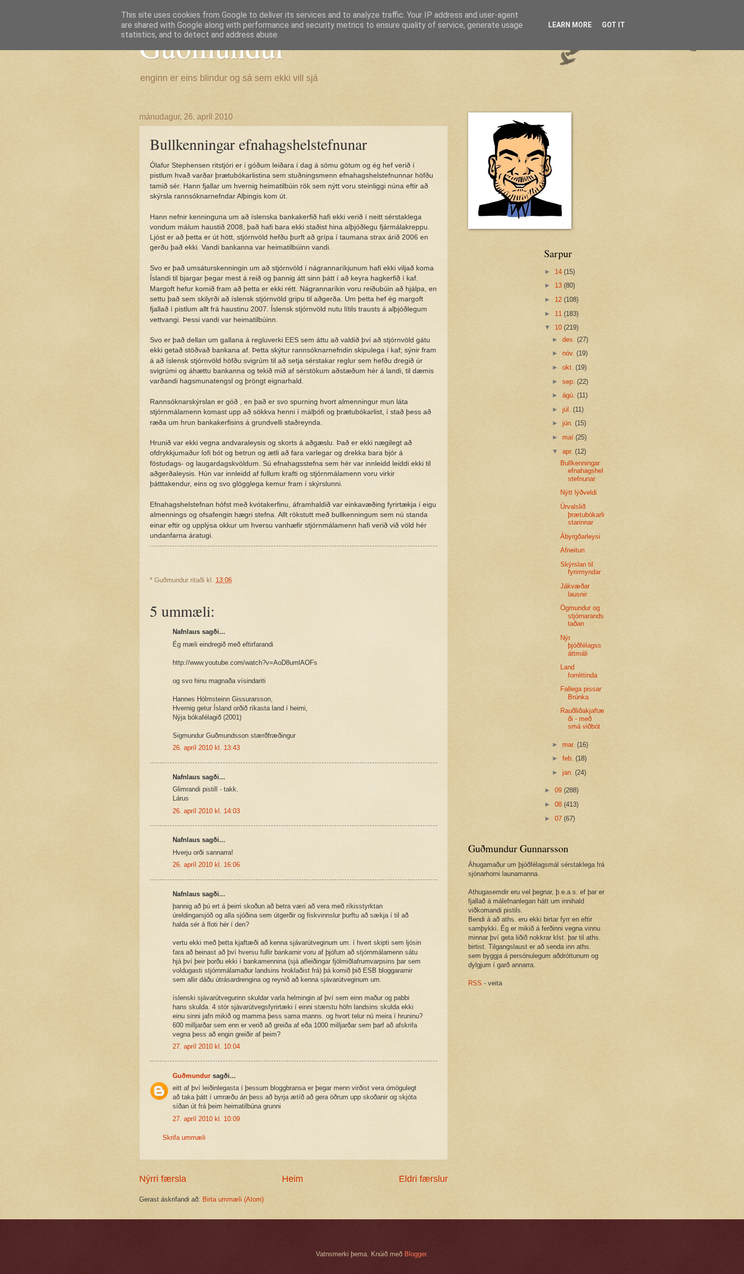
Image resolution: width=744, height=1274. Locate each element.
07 (559, 818)
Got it (613, 25)
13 (559, 285)
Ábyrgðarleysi (580, 536)
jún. (568, 423)
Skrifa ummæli (183, 1137)
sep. (569, 381)
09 (559, 790)
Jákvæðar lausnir (575, 590)
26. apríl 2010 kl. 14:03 (206, 811)
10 (559, 327)
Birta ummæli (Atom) (233, 1199)
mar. (569, 744)
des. (569, 339)
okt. (568, 367)
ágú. (569, 395)
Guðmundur (192, 1076)
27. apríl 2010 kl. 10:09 (206, 1119)
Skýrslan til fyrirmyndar (580, 568)
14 (559, 271)
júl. (567, 409)
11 (559, 313)
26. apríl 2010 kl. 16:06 (206, 864)
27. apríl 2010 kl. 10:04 (206, 1046)
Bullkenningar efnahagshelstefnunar (581, 471)
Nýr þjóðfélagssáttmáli (580, 645)
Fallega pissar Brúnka (580, 692)
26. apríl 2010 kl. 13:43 (206, 747)
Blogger (415, 1254)
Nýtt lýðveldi (578, 492)
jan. (568, 772)
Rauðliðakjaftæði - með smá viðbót (582, 718)
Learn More (570, 25)
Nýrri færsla (162, 1179)
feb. (568, 758)
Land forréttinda (578, 671)
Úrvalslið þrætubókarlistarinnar (582, 514)
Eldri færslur (423, 1179)
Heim (292, 1179)
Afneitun (572, 550)
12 (559, 299)
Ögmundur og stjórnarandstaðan (582, 615)
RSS (475, 983)
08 (559, 804)
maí (568, 437)
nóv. (569, 353)
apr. (568, 451)
